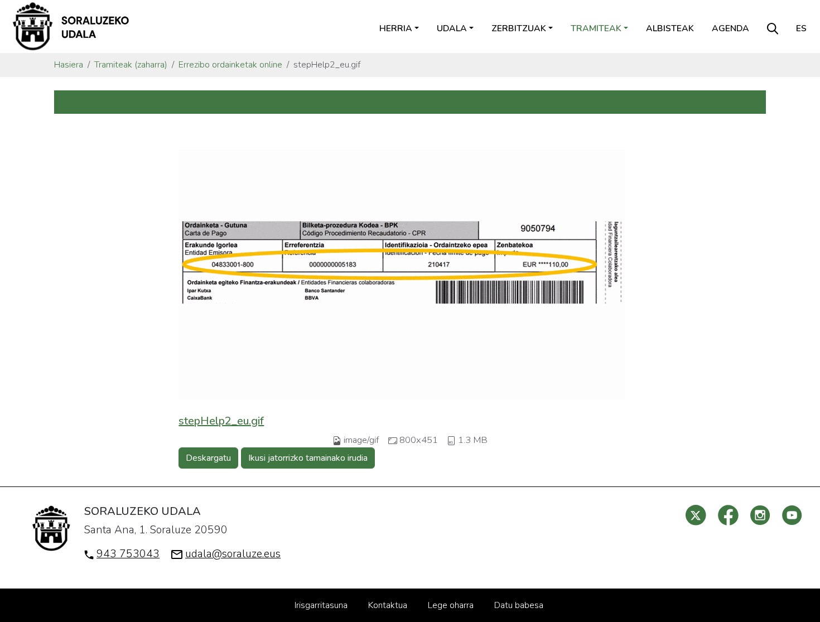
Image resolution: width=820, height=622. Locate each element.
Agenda (730, 28)
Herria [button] (395, 28)
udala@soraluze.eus (233, 554)
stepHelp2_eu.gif (221, 420)
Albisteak (670, 28)
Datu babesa (518, 605)
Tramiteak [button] (596, 28)
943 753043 (128, 554)
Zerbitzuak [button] (518, 28)
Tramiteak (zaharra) (130, 65)
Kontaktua (387, 605)
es (801, 28)
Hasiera (68, 65)
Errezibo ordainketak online (230, 65)
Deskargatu (208, 458)
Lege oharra (451, 605)
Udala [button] (452, 28)
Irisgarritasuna (321, 605)
